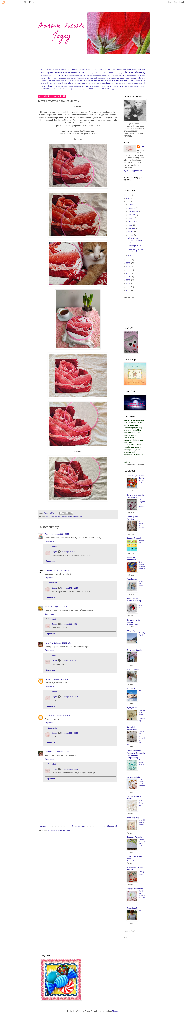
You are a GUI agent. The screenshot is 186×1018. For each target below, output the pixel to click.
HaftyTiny (49, 643)
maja (130, 225)
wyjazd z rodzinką (75, 89)
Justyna (48, 570)
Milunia (80, 78)
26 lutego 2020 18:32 (60, 679)
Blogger (115, 1011)
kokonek (72, 75)
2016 (128, 270)
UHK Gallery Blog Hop (142, 762)
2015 (128, 273)
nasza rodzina (69, 80)
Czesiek (128, 70)
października (133, 211)
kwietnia (131, 228)
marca (131, 232)
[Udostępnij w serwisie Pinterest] (71, 513)
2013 (128, 280)
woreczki (52, 89)
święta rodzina (85, 86)
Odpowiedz (49, 541)
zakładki (105, 89)
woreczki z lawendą (62, 89)
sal (87, 83)
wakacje (131, 86)
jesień (46, 75)
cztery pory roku (138, 70)
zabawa (92, 89)
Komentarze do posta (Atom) (59, 830)
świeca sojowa (68, 86)
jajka (42, 75)
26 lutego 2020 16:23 (69, 588)
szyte (55, 86)
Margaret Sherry (47, 78)
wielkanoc (45, 89)
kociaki (60, 75)
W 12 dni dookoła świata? (142, 822)
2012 (128, 283)
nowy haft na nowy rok (84, 80)
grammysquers (119, 73)
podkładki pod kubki (137, 80)
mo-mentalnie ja (133, 777)
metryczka (62, 78)
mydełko (114, 78)
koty (81, 75)
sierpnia (131, 218)
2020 (128, 202)
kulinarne (103, 75)
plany (126, 80)
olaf (102, 80)
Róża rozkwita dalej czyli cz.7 (135, 250)
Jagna (54, 552)
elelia (47, 607)
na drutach (130, 78)
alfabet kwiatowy (52, 69)
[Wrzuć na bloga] (63, 513)
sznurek (142, 83)
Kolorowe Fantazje (134, 837)
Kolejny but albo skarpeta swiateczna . (142, 566)
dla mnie (63, 73)
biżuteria (71, 70)
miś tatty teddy (92, 78)
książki (86, 75)
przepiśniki (53, 83)
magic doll (141, 75)
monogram (101, 78)
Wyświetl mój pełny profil (133, 171)
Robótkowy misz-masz (142, 480)
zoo (121, 89)
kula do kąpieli (95, 75)
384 (140, 910)
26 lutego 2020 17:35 (62, 643)
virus (126, 86)
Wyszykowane (132, 708)
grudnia (131, 205)
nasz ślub (59, 80)
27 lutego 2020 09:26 (69, 769)
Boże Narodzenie (81, 69)
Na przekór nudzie (134, 538)
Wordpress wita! (132, 624)
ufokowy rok (117, 86)
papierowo (107, 80)
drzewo (100, 73)
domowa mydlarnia (91, 73)
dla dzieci (54, 73)
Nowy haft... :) (131, 861)
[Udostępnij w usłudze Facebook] (68, 513)
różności (81, 83)
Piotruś (120, 80)
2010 (128, 290)
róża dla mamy (70, 83)
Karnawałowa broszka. (142, 605)
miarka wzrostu (71, 78)
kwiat (109, 75)
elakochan (49, 715)
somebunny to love (110, 83)
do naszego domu (76, 73)
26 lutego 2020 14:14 (58, 607)
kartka (51, 75)
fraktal (111, 73)
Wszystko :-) (132, 908)
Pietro (114, 80)
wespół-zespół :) (139, 86)
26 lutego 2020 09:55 (60, 534)
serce (91, 83)
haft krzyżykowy (135, 72)
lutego (131, 235)
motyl (108, 78)
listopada (132, 208)
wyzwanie (85, 89)
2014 (128, 277)
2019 (128, 260)
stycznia (131, 255)
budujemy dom (94, 70)
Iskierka (48, 752)
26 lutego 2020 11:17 (69, 552)
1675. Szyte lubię (141, 803)
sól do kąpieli (124, 83)
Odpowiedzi (52, 547)
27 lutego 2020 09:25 (69, 660)
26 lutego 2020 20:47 (62, 715)
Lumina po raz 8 (134, 246)
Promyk (48, 534)
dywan (106, 73)
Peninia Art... (132, 579)
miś (84, 78)
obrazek (97, 80)
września (132, 215)
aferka (43, 70)
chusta (109, 70)
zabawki (99, 89)
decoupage (45, 73)
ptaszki (60, 83)
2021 (128, 198)
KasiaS (48, 679)
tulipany (103, 86)
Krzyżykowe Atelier (135, 889)
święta (76, 86)
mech (55, 78)
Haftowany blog (133, 818)
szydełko (46, 86)
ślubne (60, 86)
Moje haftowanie (133, 669)
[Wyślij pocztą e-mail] (60, 513)
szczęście (133, 83)
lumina (125, 75)
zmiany (116, 89)
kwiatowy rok (116, 75)
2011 (128, 287)
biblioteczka (63, 69)
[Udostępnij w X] (65, 513)
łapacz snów (132, 75)
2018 (128, 263)
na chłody (121, 78)
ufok (109, 86)
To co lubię (131, 688)
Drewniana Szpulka (134, 650)
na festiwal (138, 78)
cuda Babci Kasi (119, 69)
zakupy (111, 89)
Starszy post (112, 826)
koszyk (77, 75)
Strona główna (78, 826)
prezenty (45, 83)
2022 (128, 195)
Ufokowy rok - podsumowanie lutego (135, 240)
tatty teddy (96, 86)
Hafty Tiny (131, 631)
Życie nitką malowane (135, 476)
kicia (55, 75)
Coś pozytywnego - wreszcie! (142, 504)
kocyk (66, 75)
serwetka (97, 83)
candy (103, 70)
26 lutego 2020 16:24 (69, 624)
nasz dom (52, 80)
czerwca (131, 222)
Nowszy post (44, 826)
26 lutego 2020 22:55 (61, 752)
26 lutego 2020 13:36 (61, 570)
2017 (128, 266)
